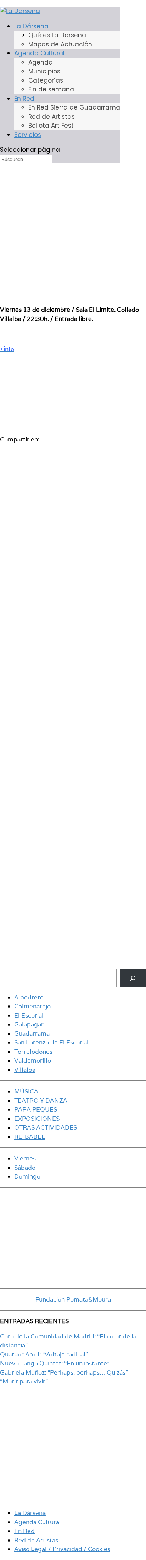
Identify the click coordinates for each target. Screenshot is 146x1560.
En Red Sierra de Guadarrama (74, 107)
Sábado (24, 1167)
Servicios (27, 134)
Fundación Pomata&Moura (73, 1299)
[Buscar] (133, 978)
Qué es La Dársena (57, 35)
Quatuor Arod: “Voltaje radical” (44, 1354)
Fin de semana (51, 89)
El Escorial (29, 1015)
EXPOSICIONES (37, 1118)
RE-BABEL (29, 1137)
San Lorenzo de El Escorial (51, 1042)
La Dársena (31, 26)
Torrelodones (33, 1051)
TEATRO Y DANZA (40, 1100)
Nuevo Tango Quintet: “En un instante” (55, 1363)
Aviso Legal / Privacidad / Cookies (62, 1549)
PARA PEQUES (35, 1109)
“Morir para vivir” (24, 1381)
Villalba (24, 1070)
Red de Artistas (51, 116)
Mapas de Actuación (60, 44)
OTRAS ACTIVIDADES (45, 1127)
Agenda (40, 62)
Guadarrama (32, 1033)
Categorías (45, 80)
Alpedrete (29, 997)
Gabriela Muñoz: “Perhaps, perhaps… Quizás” (64, 1372)
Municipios (44, 71)
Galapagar (29, 1024)
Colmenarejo (32, 1006)
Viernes (25, 1158)
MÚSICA (26, 1091)
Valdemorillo (32, 1060)
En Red (24, 98)
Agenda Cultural (39, 53)
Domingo (27, 1176)
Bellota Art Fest (51, 125)
